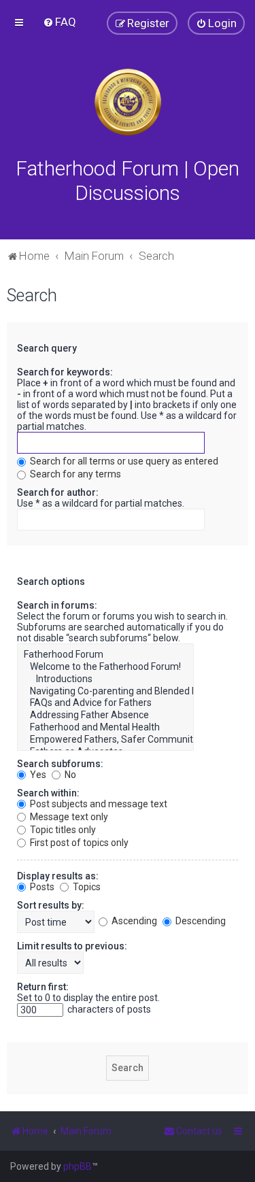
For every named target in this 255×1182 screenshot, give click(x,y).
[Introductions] (105, 679)
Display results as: (58, 876)
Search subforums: (60, 763)
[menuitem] (59, 22)
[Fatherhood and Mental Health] (105, 728)
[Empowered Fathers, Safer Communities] (105, 740)
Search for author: (58, 492)
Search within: (48, 793)
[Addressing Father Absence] (105, 715)
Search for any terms (74, 474)
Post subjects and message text (97, 803)
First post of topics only (78, 842)
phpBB (77, 1166)
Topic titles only (62, 829)
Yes (37, 774)
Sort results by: (50, 905)
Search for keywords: (65, 372)
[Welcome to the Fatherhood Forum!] (105, 667)
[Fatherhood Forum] (105, 655)
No (69, 774)
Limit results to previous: (72, 946)
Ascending (133, 920)
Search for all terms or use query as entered (123, 461)
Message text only (68, 816)
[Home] (128, 102)
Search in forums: (57, 605)
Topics (86, 886)
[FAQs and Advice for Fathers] (105, 703)
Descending (199, 920)
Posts (41, 886)
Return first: (43, 986)
